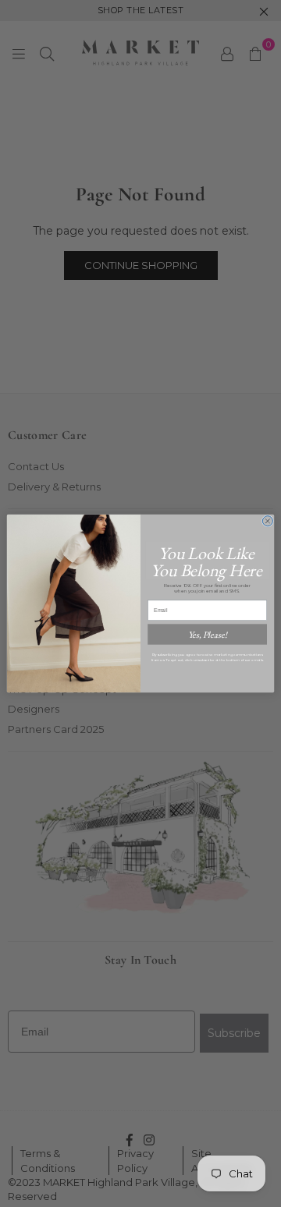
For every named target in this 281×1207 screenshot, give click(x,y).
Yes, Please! (207, 634)
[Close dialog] (267, 521)
